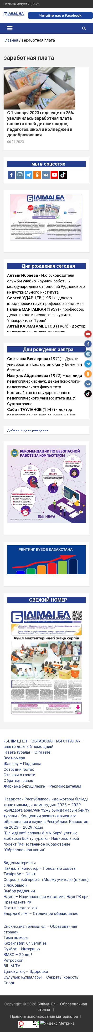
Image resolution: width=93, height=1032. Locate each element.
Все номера (14, 758)
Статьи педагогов (20, 907)
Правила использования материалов (44, 1016)
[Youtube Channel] (54, 175)
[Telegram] (28, 175)
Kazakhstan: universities (25, 943)
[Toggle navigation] (10, 28)
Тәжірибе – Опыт (20, 873)
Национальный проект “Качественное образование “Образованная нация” (41, 844)
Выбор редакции (19, 891)
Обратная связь (18, 780)
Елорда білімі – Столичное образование (41, 913)
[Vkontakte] (46, 175)
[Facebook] (11, 175)
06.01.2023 (15, 142)
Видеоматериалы (20, 862)
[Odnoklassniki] (37, 175)
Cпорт (9, 982)
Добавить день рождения (27, 430)
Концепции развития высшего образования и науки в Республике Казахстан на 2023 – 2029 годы (46, 821)
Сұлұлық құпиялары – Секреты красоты (41, 977)
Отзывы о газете (19, 774)
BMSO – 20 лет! (18, 954)
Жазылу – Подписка (22, 763)
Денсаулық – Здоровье (26, 971)
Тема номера (16, 937)
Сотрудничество (19, 769)
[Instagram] (20, 175)
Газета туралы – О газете (27, 752)
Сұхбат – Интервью (22, 948)
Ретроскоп (13, 960)
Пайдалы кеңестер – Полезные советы (40, 868)
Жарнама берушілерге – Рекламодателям (42, 786)
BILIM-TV (12, 965)
